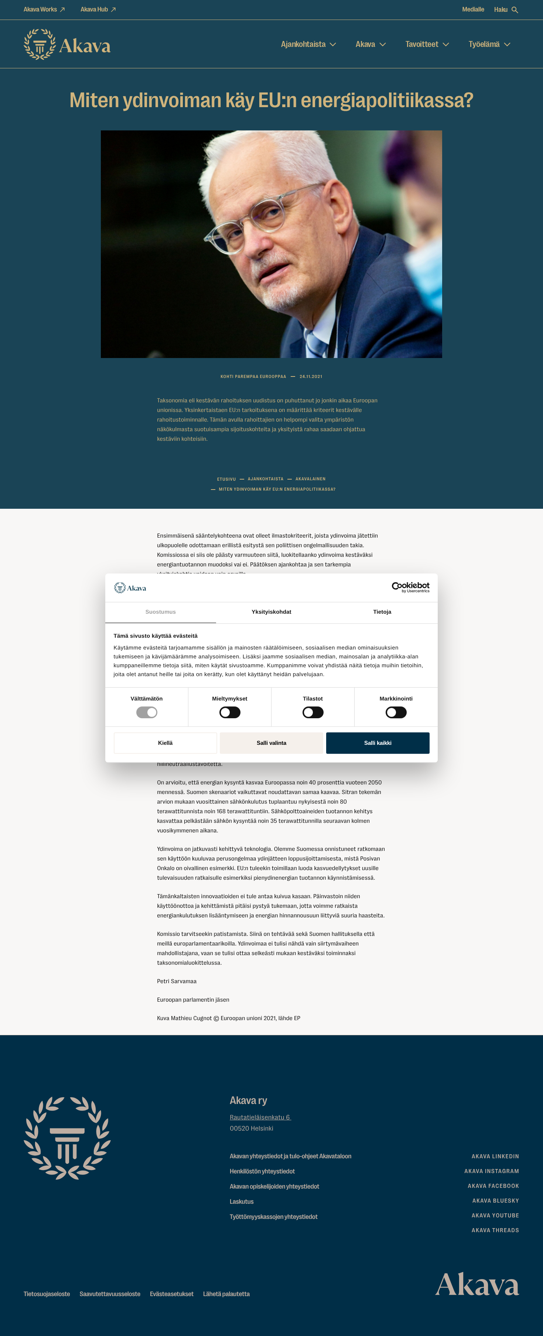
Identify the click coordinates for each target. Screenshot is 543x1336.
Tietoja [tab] (382, 612)
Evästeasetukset (172, 1294)
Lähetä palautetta (226, 1294)
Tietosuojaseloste (47, 1294)
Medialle (473, 9)
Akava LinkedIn (495, 1156)
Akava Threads (495, 1230)
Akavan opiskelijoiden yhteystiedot (274, 1186)
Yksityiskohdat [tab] (271, 612)
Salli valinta (271, 743)
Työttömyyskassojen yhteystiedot (274, 1217)
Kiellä (165, 743)
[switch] (229, 710)
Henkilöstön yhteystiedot (262, 1171)
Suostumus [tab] (161, 612)
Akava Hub (94, 9)
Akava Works (40, 9)
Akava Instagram (491, 1171)
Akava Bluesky (495, 1200)
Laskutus (241, 1202)
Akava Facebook (493, 1186)
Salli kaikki (378, 743)
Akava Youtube (495, 1215)
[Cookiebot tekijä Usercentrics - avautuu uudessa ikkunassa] (397, 587)
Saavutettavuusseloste (110, 1294)
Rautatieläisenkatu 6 (260, 1117)
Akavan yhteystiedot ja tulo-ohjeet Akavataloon (290, 1156)
